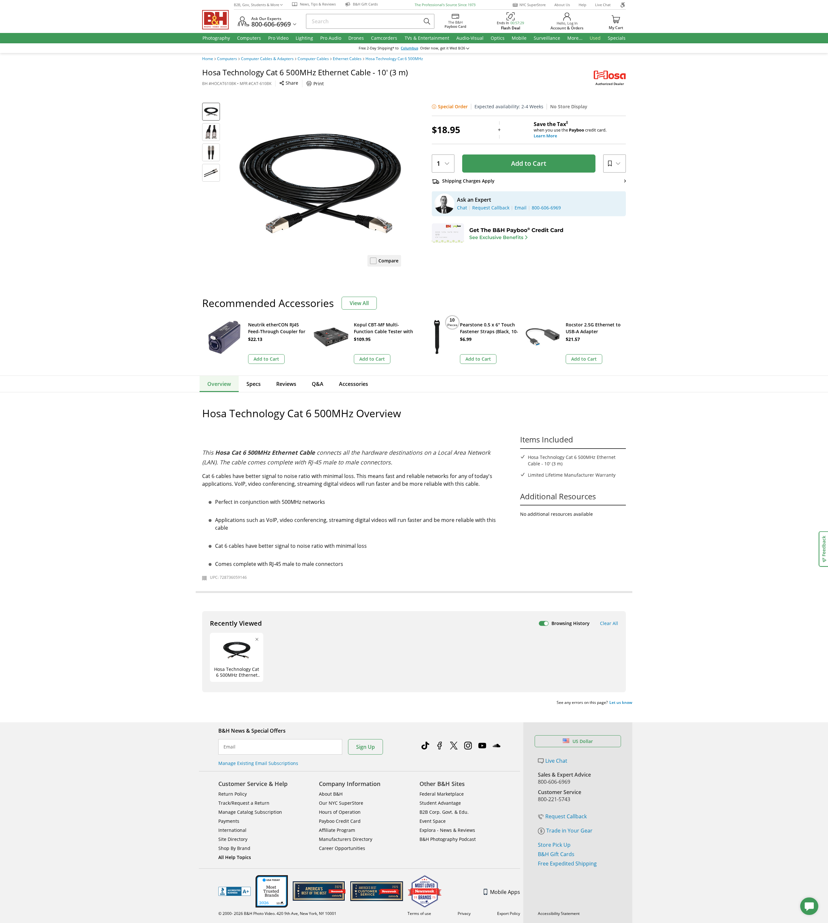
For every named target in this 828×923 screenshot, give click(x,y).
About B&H (331, 794)
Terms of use (419, 913)
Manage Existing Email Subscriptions (258, 763)
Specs (253, 383)
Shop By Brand (234, 848)
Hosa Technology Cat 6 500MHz (394, 59)
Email (229, 747)
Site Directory (232, 839)
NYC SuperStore (532, 4)
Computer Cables (313, 59)
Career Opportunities (342, 848)
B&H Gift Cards (556, 854)
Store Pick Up (554, 844)
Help (582, 4)
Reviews (286, 383)
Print (318, 83)
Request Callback (566, 816)
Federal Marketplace (441, 794)
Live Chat (603, 4)
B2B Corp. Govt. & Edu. (444, 812)
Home (207, 59)
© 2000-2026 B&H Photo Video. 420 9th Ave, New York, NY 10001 (277, 913)
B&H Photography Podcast (447, 839)
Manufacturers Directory (345, 839)
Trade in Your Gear (569, 830)
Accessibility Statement (559, 913)
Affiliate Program (337, 830)
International (232, 830)
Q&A (317, 383)
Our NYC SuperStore (341, 803)
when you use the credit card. (570, 130)
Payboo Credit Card (340, 821)
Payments (228, 821)
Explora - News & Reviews (447, 830)
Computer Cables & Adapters (267, 59)
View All (359, 303)
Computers (227, 59)
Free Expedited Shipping (567, 863)
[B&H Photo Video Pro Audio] (218, 19)
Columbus (409, 48)
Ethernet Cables (347, 59)
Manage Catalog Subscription (250, 812)
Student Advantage (440, 803)
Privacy (464, 913)
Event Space (432, 821)
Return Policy (232, 794)
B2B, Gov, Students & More (256, 4)
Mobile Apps (505, 892)
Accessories (353, 383)
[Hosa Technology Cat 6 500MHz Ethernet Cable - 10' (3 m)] (320, 183)
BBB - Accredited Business (234, 891)
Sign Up (365, 746)
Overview (219, 383)
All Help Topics (234, 857)
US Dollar (582, 741)
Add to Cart (528, 163)
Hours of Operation (340, 812)
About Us (562, 4)
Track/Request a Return (243, 803)
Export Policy (508, 913)
